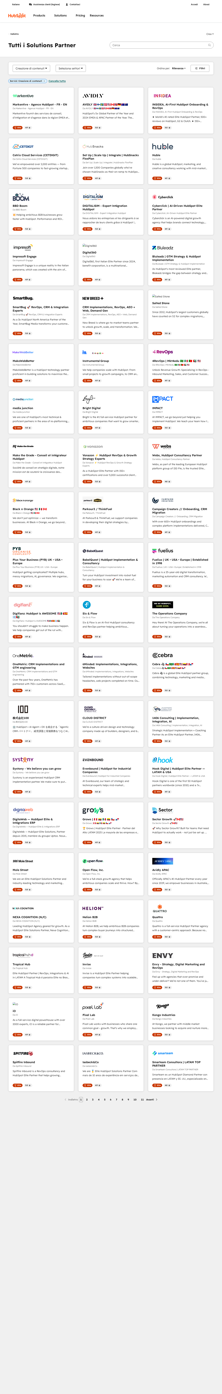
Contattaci (75, 4)
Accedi (194, 4)
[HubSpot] (17, 15)
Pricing (80, 15)
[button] (210, 34)
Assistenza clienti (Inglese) (46, 4)
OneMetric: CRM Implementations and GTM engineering (38, 665)
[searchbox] (162, 45)
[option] (30, 68)
